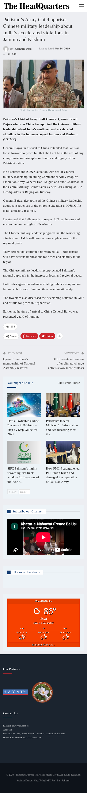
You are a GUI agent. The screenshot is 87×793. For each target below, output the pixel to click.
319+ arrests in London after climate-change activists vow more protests (66, 363)
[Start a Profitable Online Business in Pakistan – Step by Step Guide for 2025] (24, 405)
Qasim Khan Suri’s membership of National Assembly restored (19, 363)
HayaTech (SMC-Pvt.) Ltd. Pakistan (52, 780)
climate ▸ (43, 644)
